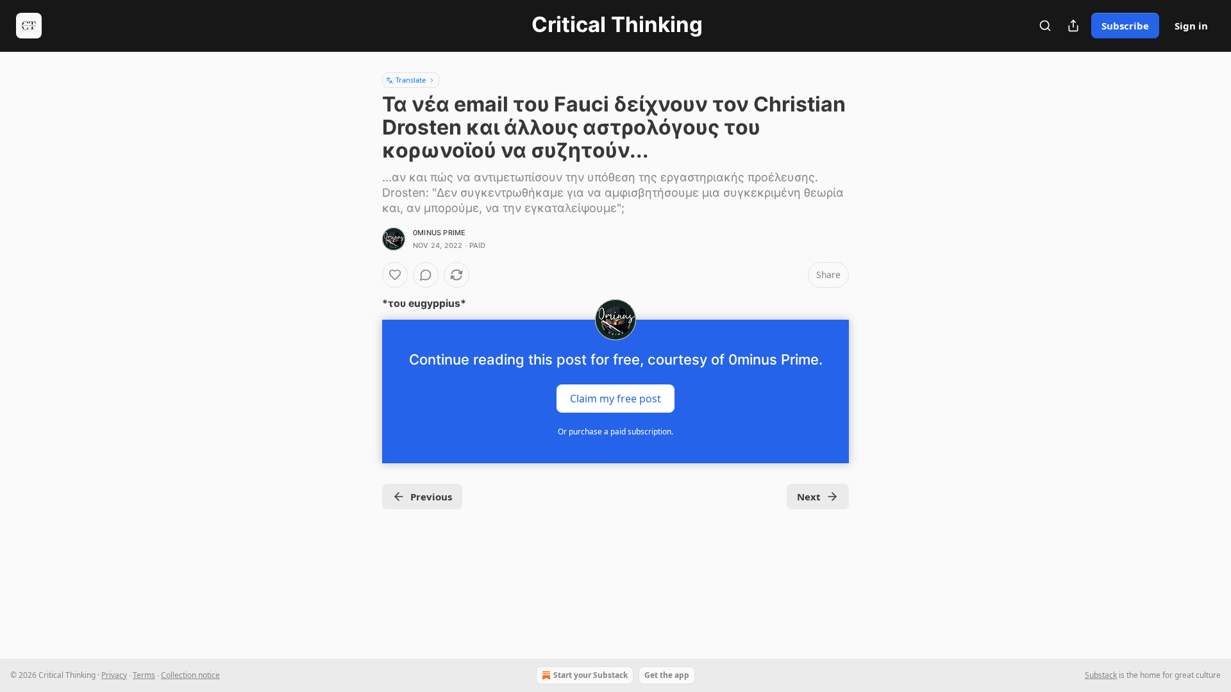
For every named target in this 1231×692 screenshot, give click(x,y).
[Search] (1045, 25)
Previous (431, 496)
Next (809, 496)
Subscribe (1125, 25)
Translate (411, 80)
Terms (144, 675)
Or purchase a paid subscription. (615, 431)
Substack (1101, 675)
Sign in (1191, 25)
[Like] (395, 275)
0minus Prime (439, 232)
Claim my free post (615, 398)
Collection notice (190, 675)
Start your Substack (590, 675)
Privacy (114, 675)
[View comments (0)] (426, 275)
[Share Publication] (1073, 25)
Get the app (666, 675)
